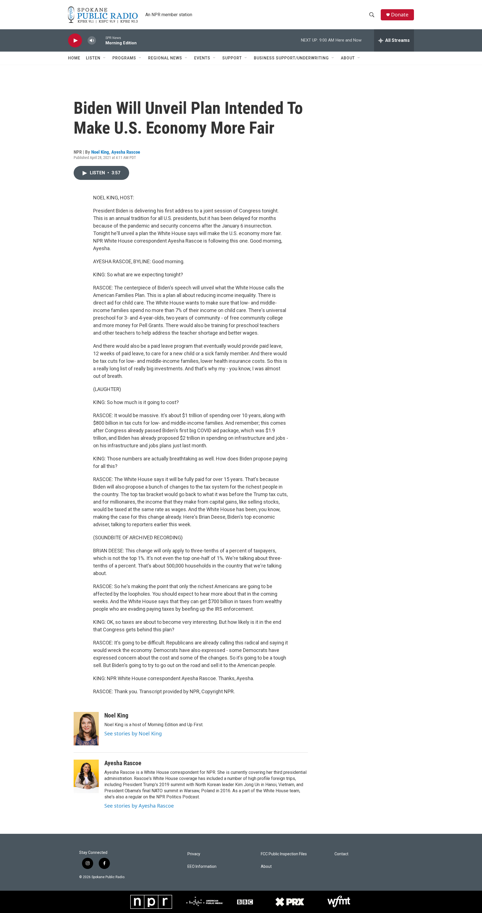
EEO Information (201, 866)
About (348, 58)
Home (74, 58)
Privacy (193, 854)
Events (202, 58)
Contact (341, 854)
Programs (124, 58)
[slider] (101, 40)
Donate (399, 15)
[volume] (92, 40)
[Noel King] (86, 728)
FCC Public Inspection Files (284, 854)
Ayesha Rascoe (125, 152)
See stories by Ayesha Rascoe (139, 805)
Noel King (100, 152)
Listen (93, 58)
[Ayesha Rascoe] (86, 776)
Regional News (165, 58)
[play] (75, 40)
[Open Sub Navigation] (104, 58)
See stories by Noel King (133, 733)
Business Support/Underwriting (291, 58)
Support (232, 58)
